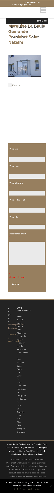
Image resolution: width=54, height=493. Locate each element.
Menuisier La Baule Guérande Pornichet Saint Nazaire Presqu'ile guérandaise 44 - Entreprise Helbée (27, 447)
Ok (15, 489)
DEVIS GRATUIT (21, 5)
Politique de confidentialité (28, 489)
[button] (40, 21)
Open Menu (43, 10)
